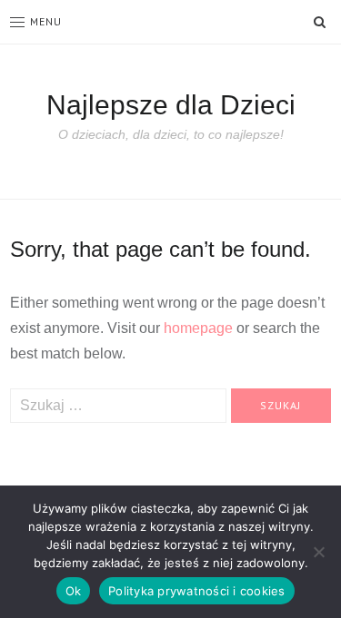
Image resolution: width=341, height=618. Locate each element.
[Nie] (318, 552)
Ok (73, 591)
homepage (198, 328)
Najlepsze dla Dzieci (171, 105)
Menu (46, 21)
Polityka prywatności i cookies (197, 591)
